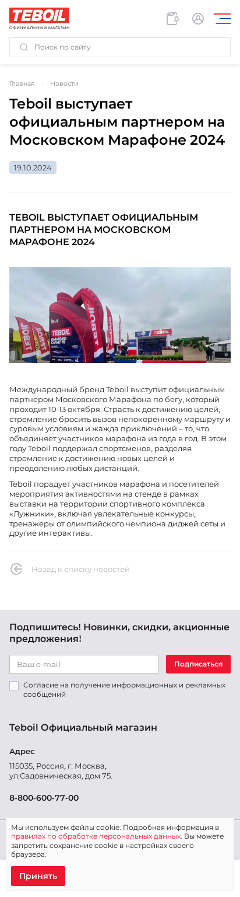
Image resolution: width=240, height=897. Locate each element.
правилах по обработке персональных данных (96, 836)
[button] (120, 47)
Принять (38, 876)
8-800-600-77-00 (44, 798)
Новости (64, 83)
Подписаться (198, 663)
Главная (22, 83)
